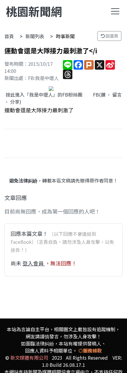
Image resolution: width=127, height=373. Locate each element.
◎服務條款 (90, 350)
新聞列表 (34, 36)
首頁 (9, 36)
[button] (63, 143)
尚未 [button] (16, 263)
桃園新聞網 (34, 11)
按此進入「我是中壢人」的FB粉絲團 (44, 94)
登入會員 (33, 263)
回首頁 (111, 36)
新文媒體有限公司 (29, 357)
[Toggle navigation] (115, 11)
